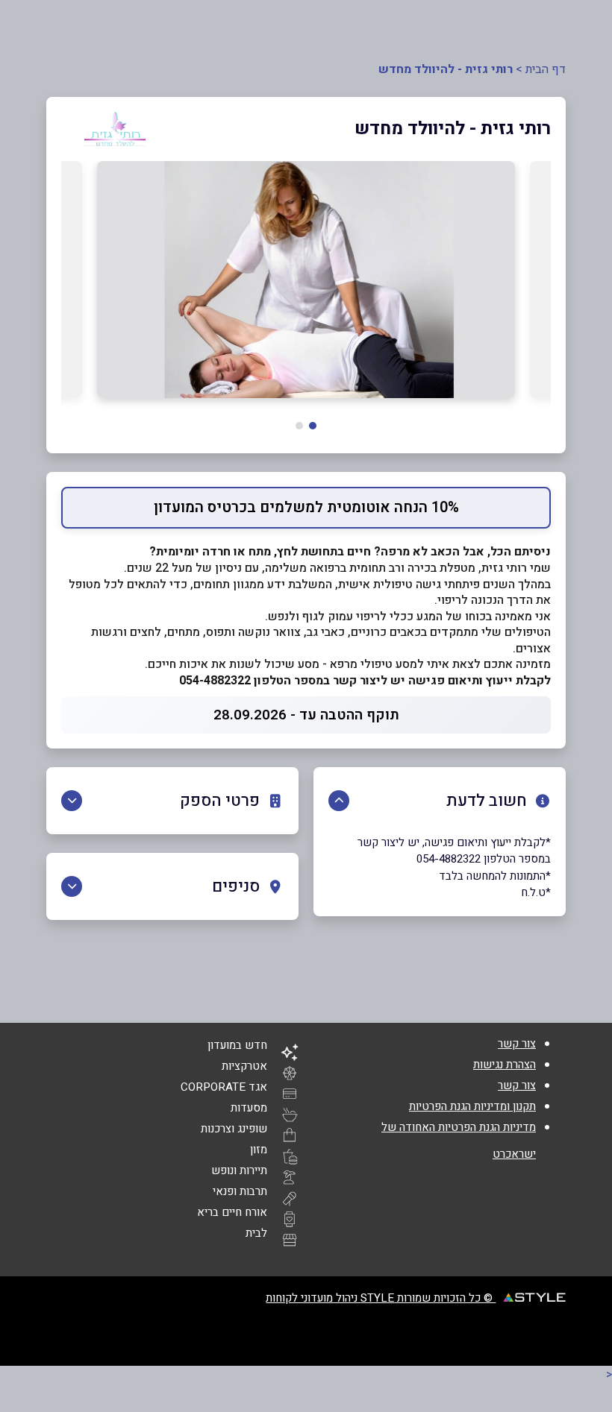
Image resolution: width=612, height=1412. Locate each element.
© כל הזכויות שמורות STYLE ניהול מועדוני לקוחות (381, 1298)
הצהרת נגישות (504, 1064)
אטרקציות (244, 1066)
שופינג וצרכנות (234, 1129)
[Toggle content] (338, 800)
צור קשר (517, 1044)
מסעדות (249, 1108)
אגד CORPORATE (224, 1087)
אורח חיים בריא (232, 1212)
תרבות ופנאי (240, 1191)
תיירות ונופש (239, 1170)
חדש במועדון (237, 1045)
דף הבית (545, 69)
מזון (258, 1149)
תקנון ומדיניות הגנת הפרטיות (472, 1106)
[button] (312, 425)
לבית (256, 1233)
